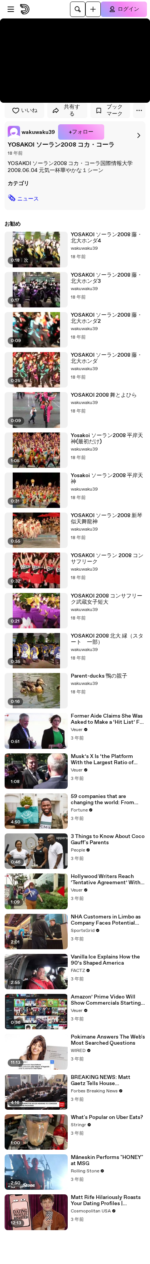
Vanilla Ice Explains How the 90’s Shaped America (105, 960)
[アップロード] (93, 9)
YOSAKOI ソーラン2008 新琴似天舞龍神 (106, 519)
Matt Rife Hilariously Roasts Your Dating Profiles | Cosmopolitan (106, 1200)
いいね (29, 110)
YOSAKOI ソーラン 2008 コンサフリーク (107, 559)
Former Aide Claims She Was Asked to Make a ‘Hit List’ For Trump (108, 719)
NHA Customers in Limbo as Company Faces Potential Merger (106, 920)
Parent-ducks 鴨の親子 (99, 676)
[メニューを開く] (11, 9)
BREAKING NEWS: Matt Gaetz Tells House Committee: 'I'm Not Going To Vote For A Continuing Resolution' (108, 1080)
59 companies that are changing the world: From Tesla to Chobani (102, 799)
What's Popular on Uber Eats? (107, 1117)
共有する (72, 110)
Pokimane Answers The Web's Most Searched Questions (108, 1040)
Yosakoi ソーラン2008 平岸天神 (107, 479)
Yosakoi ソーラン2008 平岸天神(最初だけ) (107, 438)
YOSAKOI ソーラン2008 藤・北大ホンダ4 (106, 238)
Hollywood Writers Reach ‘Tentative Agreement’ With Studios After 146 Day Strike (106, 879)
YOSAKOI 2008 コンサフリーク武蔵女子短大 (106, 599)
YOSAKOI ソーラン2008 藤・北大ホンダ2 (106, 318)
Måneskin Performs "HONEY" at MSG (107, 1160)
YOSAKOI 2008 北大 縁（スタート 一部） (107, 639)
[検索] (77, 9)
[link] (31, 132)
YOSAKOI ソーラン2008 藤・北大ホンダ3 (106, 278)
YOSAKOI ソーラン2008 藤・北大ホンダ (106, 358)
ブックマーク (115, 110)
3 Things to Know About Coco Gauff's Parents (108, 839)
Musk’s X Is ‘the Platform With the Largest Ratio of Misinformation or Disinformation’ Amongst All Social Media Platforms (106, 759)
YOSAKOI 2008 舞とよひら (104, 395)
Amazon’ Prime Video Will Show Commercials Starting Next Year (106, 1000)
